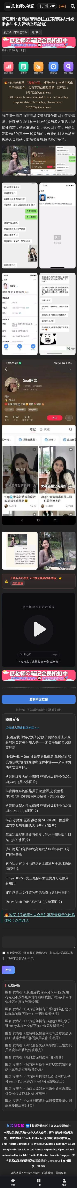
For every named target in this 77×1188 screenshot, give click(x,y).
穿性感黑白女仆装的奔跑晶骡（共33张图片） (38, 892)
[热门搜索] (68, 68)
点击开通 (17, 583)
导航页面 (61, 1172)
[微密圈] (53, 68)
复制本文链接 (38, 699)
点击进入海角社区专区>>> (22, 727)
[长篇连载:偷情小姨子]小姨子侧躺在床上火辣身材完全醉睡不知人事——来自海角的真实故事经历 (38, 742)
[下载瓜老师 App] (62, 6)
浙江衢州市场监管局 (15, 32)
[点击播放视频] (38, 630)
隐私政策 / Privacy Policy (25, 1172)
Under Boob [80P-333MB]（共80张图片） (35, 901)
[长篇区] (23, 68)
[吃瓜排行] (8, 68)
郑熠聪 (36, 32)
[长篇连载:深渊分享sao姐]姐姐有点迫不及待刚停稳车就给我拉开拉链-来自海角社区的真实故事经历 (38, 996)
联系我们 (47, 1172)
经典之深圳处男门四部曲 (44, 1057)
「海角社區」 (34, 82)
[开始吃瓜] (38, 68)
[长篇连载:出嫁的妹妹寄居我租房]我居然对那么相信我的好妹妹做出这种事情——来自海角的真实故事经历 (38, 762)
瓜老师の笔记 (22, 6)
